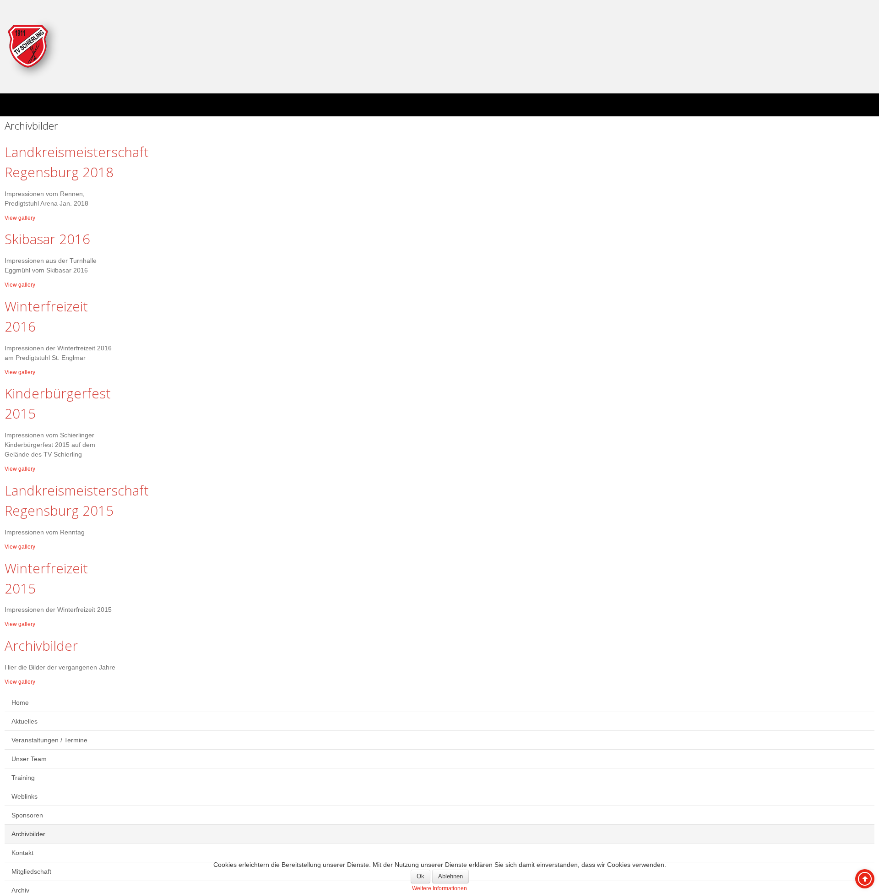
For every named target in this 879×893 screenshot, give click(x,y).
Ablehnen (450, 876)
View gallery (22, 217)
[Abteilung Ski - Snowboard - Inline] (35, 49)
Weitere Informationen (439, 888)
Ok (420, 876)
